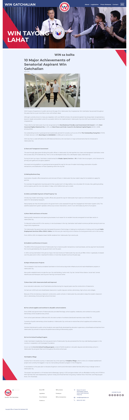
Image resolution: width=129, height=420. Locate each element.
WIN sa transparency (61, 397)
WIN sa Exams (59, 390)
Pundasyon (58, 393)
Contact (115, 4)
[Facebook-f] (110, 395)
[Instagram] (112, 395)
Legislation (94, 4)
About (87, 4)
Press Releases (106, 4)
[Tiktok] (123, 395)
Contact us (42, 400)
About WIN (41, 390)
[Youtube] (120, 395)
